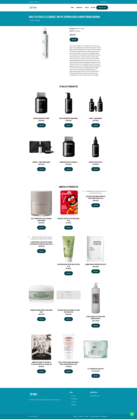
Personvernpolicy (94, 416)
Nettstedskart (104, 416)
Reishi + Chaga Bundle (95, 118)
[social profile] (36, 2)
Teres (72, 7)
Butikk (93, 7)
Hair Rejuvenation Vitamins (41, 118)
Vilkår (86, 416)
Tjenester (74, 399)
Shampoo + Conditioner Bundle (41, 162)
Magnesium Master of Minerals (68, 162)
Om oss (74, 402)
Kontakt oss (102, 7)
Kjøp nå (74, 39)
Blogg (87, 7)
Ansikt (32, 20)
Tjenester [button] (79, 7)
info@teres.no (103, 2)
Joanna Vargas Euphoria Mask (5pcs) (95, 264)
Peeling (38, 20)
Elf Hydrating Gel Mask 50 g (96, 369)
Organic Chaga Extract (95, 162)
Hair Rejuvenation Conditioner (68, 118)
